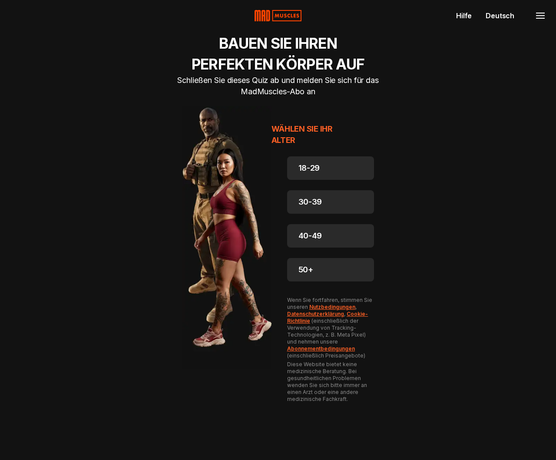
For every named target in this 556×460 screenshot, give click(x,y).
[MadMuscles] (278, 16)
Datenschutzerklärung (315, 314)
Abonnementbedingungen (321, 348)
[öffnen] (540, 15)
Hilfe (464, 15)
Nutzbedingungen (332, 307)
